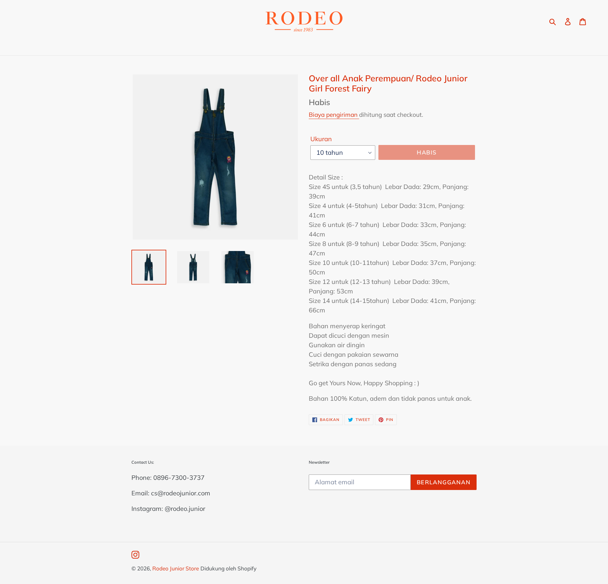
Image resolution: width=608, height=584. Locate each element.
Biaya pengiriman (334, 114)
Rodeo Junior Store (175, 568)
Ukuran (321, 139)
